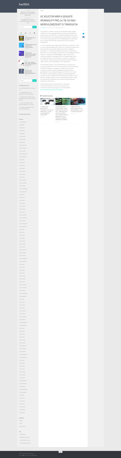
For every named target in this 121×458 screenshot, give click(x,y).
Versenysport (22, 426)
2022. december (23, 249)
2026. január (22, 142)
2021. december (23, 284)
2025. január (22, 177)
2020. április (22, 337)
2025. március (23, 171)
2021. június (22, 302)
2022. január (22, 281)
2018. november (23, 383)
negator (43, 27)
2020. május (22, 334)
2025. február (22, 174)
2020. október (23, 319)
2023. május (22, 235)
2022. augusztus (23, 261)
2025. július (22, 159)
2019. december (23, 345)
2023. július (22, 229)
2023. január (22, 247)
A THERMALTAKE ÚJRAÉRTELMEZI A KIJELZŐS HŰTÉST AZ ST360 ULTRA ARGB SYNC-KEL (27, 98)
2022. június (22, 267)
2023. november (23, 217)
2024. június (22, 197)
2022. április (22, 273)
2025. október (23, 151)
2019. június (22, 363)
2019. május (22, 366)
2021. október (23, 290)
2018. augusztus (23, 392)
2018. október (23, 386)
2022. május (22, 270)
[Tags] (34, 33)
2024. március (23, 206)
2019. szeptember (23, 354)
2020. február (22, 342)
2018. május (22, 401)
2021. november (23, 287)
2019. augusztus (23, 357)
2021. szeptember (23, 293)
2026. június (22, 127)
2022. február (22, 278)
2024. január (22, 212)
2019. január (22, 377)
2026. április (22, 133)
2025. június (22, 162)
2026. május (22, 130)
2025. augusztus (23, 156)
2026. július (22, 124)
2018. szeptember (23, 389)
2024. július (22, 194)
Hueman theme (34, 455)
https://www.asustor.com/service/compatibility (51, 89)
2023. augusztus (23, 226)
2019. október (23, 351)
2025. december (23, 145)
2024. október (23, 185)
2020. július (22, 328)
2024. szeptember (23, 188)
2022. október (23, 255)
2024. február (22, 209)
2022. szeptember (23, 258)
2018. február (22, 409)
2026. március (23, 136)
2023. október (23, 220)
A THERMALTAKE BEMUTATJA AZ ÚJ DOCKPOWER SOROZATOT (30, 72)
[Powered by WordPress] (23, 455)
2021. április (22, 308)
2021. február (22, 313)
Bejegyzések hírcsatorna (25, 437)
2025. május (22, 165)
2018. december (23, 380)
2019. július (22, 360)
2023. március (23, 241)
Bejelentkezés (23, 434)
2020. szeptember (23, 322)
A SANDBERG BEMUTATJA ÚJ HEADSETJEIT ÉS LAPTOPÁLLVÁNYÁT (30, 46)
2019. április (22, 369)
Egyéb (41, 10)
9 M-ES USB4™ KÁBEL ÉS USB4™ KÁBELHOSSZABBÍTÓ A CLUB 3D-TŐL (30, 64)
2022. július (22, 264)
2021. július (22, 299)
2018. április (22, 403)
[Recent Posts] (21, 33)
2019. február (22, 374)
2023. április (22, 238)
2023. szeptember (23, 223)
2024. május (22, 200)
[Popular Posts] (25, 33)
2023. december (23, 215)
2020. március (23, 340)
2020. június (22, 331)
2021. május (22, 305)
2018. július (22, 395)
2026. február (22, 139)
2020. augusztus (23, 325)
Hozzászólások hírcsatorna (25, 440)
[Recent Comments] (30, 33)
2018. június (22, 398)
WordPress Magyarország (25, 443)
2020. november (23, 316)
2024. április (22, 203)
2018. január (22, 412)
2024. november (23, 183)
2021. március (23, 310)
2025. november (23, 148)
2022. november (23, 252)
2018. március (23, 406)
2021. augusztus (23, 296)
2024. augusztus (23, 191)
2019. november (23, 348)
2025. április (22, 168)
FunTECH (24, 4)
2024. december (23, 180)
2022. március (23, 276)
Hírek (21, 423)
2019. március (23, 372)
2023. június (22, 232)
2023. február (22, 244)
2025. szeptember (23, 153)
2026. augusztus (23, 122)
